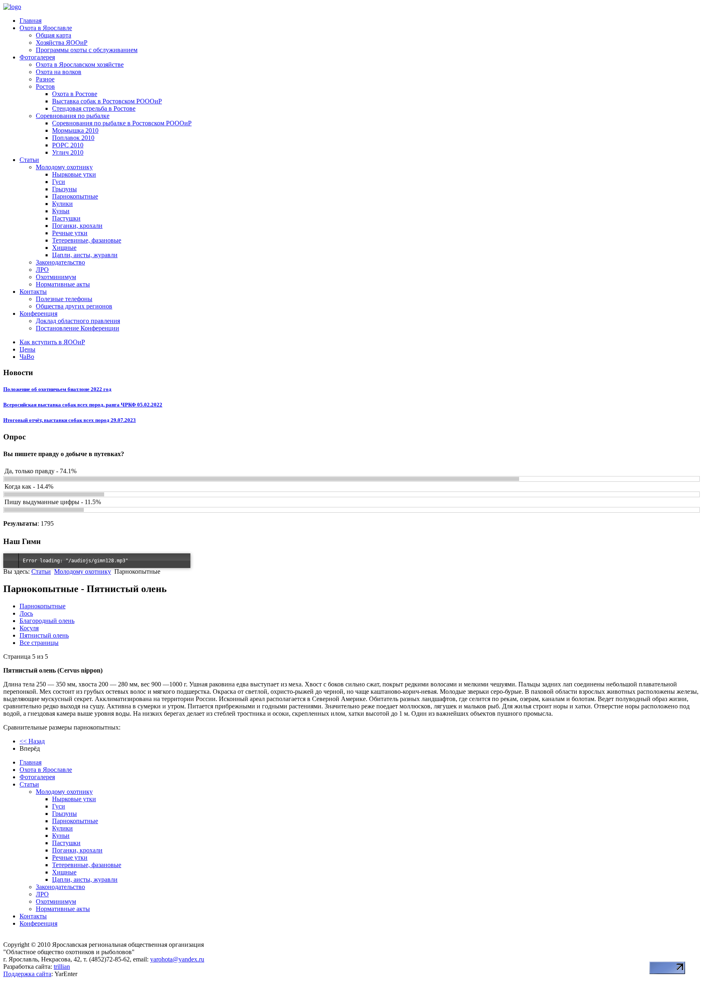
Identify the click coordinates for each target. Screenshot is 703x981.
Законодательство (60, 262)
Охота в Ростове (74, 93)
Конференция (38, 313)
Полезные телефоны (64, 298)
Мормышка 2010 (75, 130)
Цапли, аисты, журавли (85, 254)
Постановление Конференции (77, 328)
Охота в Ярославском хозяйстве (80, 64)
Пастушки (66, 218)
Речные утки (69, 232)
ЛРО (42, 269)
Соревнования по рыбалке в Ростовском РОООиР (122, 123)
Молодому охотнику (64, 167)
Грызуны (64, 189)
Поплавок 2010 (73, 137)
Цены (27, 349)
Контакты (33, 291)
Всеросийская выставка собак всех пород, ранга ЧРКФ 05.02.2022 (82, 405)
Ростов (45, 86)
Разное (45, 79)
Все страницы (39, 642)
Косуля (29, 628)
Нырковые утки (74, 174)
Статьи (29, 159)
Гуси (58, 181)
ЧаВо (27, 356)
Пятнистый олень (44, 635)
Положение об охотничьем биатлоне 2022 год (57, 389)
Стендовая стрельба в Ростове (93, 108)
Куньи (61, 211)
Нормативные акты (63, 284)
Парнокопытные (75, 196)
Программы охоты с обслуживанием (87, 49)
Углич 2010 (67, 152)
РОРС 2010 (67, 145)
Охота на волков (58, 71)
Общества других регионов (74, 306)
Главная (30, 20)
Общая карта (53, 35)
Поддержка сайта (27, 973)
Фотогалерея (37, 57)
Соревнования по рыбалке (72, 115)
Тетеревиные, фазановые (86, 240)
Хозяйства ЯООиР (61, 42)
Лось (26, 613)
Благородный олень (47, 620)
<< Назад (32, 741)
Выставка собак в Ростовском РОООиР (107, 101)
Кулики (62, 203)
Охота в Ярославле (46, 27)
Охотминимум (56, 276)
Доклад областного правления (78, 320)
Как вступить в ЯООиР (52, 342)
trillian (62, 966)
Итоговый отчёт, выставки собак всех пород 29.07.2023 (69, 420)
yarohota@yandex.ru (177, 959)
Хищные (64, 247)
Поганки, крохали (77, 225)
